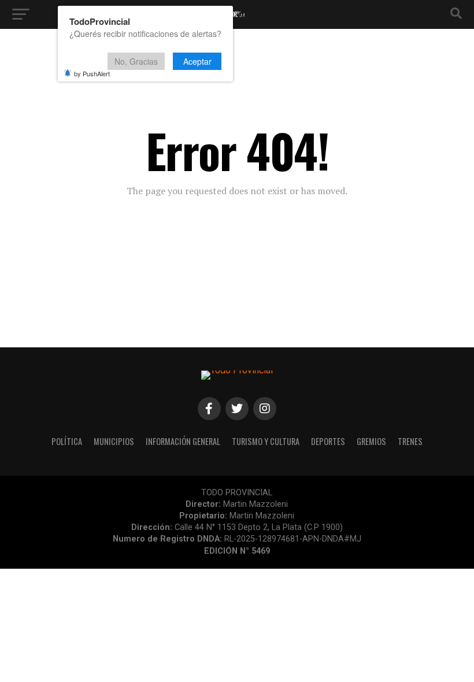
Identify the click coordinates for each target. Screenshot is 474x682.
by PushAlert (92, 73)
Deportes (328, 441)
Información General (183, 441)
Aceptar (197, 61)
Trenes (410, 441)
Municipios (114, 441)
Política (66, 441)
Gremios (371, 441)
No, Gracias (136, 61)
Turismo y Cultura (265, 441)
